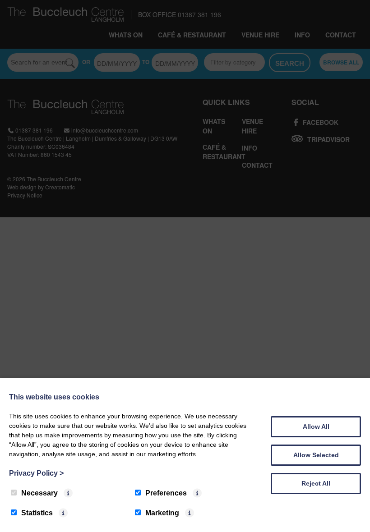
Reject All (315, 483)
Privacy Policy (36, 473)
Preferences (166, 493)
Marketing (162, 513)
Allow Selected (316, 455)
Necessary (39, 493)
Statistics (37, 513)
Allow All (316, 426)
